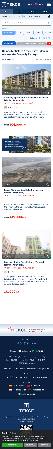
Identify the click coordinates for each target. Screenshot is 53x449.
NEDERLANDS (23, 363)
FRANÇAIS (17, 357)
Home (4, 16)
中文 (7, 360)
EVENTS (46, 369)
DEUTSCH (14, 360)
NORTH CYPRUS (24, 377)
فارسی (33, 363)
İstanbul (25, 16)
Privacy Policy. (43, 417)
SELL (19, 11)
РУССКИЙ (27, 357)
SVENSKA (41, 360)
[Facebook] (18, 343)
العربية (36, 357)
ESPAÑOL (24, 360)
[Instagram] (24, 343)
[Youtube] (31, 343)
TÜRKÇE (43, 357)
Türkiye (17, 16)
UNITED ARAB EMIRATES (40, 377)
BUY (6, 11)
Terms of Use (30, 417)
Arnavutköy (35, 16)
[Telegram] (35, 343)
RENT (33, 11)
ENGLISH (8, 357)
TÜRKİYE (14, 377)
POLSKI (32, 360)
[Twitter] (21, 343)
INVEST (22, 369)
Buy (10, 16)
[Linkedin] (28, 343)
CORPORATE (31, 369)
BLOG (39, 369)
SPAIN (7, 377)
